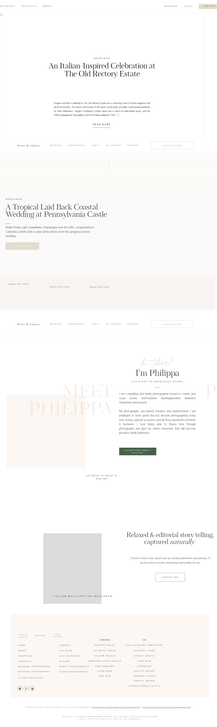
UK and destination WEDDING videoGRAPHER (166, 707)
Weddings (102, 58)
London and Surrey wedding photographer (115, 707)
